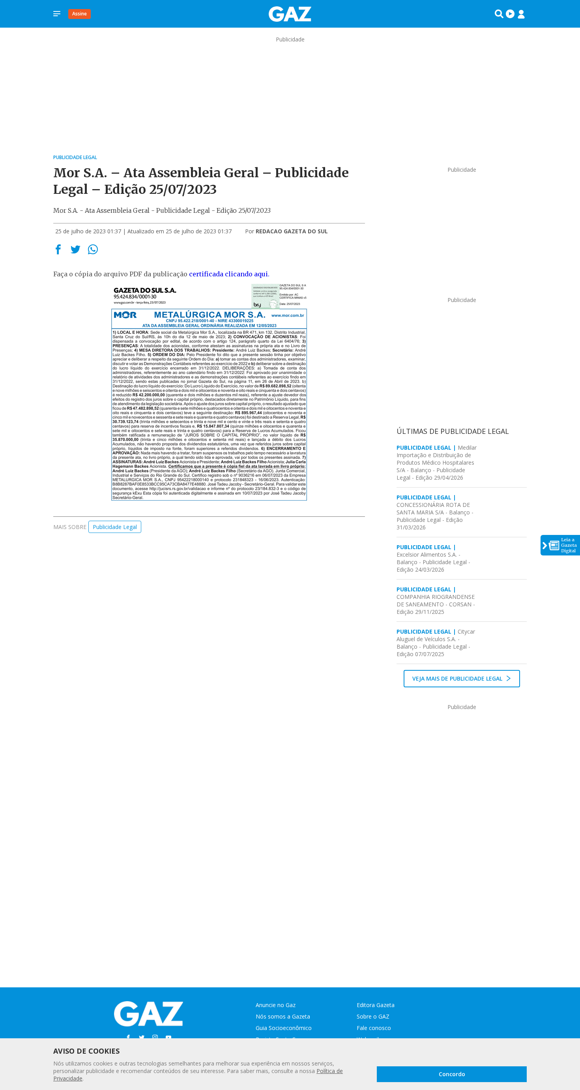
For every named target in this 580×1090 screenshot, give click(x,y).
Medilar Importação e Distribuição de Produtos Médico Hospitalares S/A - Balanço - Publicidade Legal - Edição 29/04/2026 (437, 462)
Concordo (452, 1074)
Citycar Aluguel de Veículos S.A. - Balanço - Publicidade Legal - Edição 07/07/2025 (436, 643)
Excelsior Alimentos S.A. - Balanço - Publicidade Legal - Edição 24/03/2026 (433, 558)
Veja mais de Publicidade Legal (458, 678)
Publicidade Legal (115, 527)
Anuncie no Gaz (276, 1005)
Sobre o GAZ (373, 1016)
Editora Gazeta (376, 1005)
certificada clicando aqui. (229, 274)
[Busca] (499, 14)
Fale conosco (374, 1028)
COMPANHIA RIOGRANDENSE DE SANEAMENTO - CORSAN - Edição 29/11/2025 (436, 600)
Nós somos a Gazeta (283, 1016)
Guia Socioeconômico (284, 1028)
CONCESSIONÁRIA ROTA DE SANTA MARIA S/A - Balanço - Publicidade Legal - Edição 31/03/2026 (435, 512)
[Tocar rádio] (510, 14)
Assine (79, 13)
